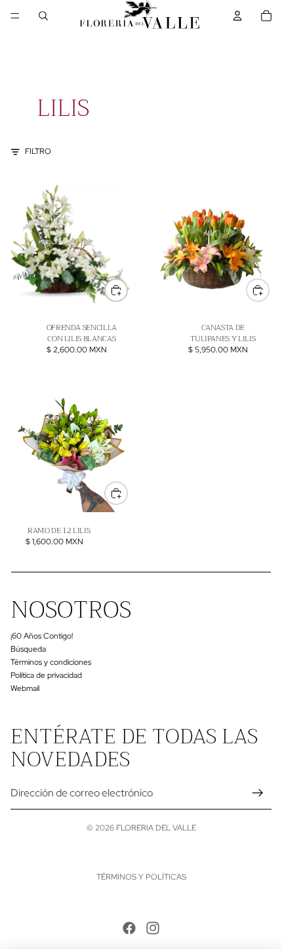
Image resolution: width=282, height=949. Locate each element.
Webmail (24, 687)
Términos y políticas (141, 877)
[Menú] (15, 16)
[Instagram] (153, 928)
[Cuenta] (237, 15)
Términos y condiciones (50, 662)
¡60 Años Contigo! (41, 636)
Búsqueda (28, 649)
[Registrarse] (258, 793)
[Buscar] (43, 15)
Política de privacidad (46, 675)
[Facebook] (129, 928)
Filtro (38, 151)
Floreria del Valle (156, 828)
